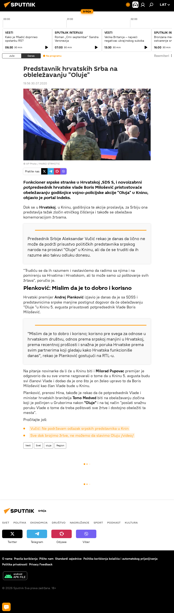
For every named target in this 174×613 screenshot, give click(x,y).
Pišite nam (46, 559)
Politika (19, 522)
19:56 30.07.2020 (35, 83)
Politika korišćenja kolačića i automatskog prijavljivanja (120, 559)
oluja (48, 445)
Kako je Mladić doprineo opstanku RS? (21, 39)
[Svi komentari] (6, 607)
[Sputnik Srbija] (20, 8)
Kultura (131, 522)
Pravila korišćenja (26, 559)
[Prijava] (143, 4)
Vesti (28, 445)
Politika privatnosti (14, 564)
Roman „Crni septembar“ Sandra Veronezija (76, 39)
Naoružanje (79, 522)
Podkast (114, 522)
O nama (7, 559)
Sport (98, 522)
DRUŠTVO (59, 522)
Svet (38, 445)
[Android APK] (15, 576)
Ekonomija (39, 522)
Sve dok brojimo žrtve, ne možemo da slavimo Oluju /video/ (82, 435)
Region (60, 445)
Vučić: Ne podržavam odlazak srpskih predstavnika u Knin (79, 428)
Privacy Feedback (40, 564)
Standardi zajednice (68, 559)
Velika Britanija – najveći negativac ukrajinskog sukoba (124, 39)
